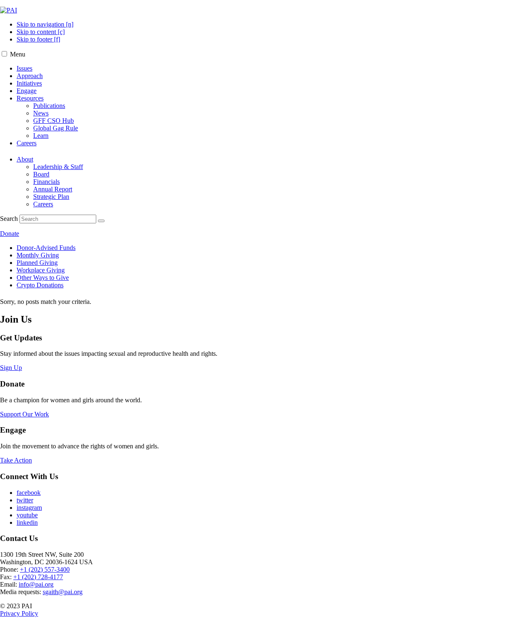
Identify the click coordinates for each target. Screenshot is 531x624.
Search (9, 218)
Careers (27, 143)
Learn (41, 135)
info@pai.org (36, 584)
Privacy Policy (19, 613)
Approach (30, 75)
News (41, 113)
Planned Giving (37, 262)
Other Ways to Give (43, 277)
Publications (49, 105)
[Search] (101, 221)
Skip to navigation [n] (45, 24)
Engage (27, 90)
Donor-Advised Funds (46, 247)
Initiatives (29, 83)
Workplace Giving (41, 270)
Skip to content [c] (41, 31)
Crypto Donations (40, 285)
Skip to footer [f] (38, 39)
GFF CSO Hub (53, 120)
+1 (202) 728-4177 (38, 576)
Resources (30, 98)
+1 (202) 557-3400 (45, 569)
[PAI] (8, 10)
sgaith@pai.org (63, 591)
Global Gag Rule (55, 128)
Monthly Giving (38, 255)
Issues (24, 68)
